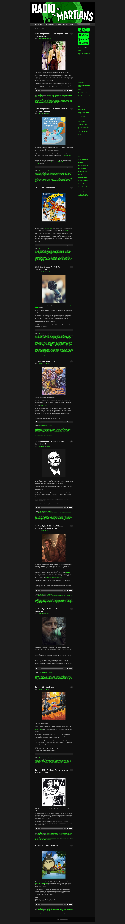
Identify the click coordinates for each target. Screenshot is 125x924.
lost (64, 676)
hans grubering (68, 834)
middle (62, 176)
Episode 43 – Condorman (45, 187)
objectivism (68, 835)
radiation (55, 349)
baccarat (56, 250)
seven (38, 350)
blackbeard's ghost (50, 337)
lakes (62, 175)
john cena (65, 516)
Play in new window (43, 94)
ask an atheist (42, 336)
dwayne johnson (64, 513)
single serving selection (48, 257)
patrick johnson (40, 600)
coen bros (61, 909)
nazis (52, 677)
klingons (50, 599)
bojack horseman (40, 596)
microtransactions (41, 677)
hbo (45, 676)
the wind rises (57, 913)
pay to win (69, 677)
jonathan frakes (61, 254)
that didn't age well (59, 258)
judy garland (48, 430)
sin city (50, 837)
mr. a (57, 835)
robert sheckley (41, 257)
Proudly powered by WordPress (62, 919)
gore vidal (56, 343)
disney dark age (41, 252)
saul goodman (63, 600)
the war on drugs (44, 602)
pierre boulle (50, 348)
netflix (57, 677)
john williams (43, 910)
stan (60, 350)
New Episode (40, 95)
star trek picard (56, 100)
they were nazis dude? (42, 838)
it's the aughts (52, 516)
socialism (42, 350)
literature (65, 175)
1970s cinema (49, 172)
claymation (59, 427)
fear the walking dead (68, 675)
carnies (54, 596)
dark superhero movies (49, 428)
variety (43, 180)
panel (56, 761)
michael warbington (57, 176)
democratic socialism (44, 339)
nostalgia (66, 599)
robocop (36, 518)
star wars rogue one (42, 101)
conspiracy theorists (44, 338)
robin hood (69, 761)
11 (71, 770)
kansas (52, 430)
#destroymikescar (50, 673)
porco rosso (66, 911)
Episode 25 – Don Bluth (44, 687)
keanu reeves (50, 676)
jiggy (59, 345)
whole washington (64, 354)
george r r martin (41, 97)
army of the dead (38, 173)
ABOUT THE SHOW (50, 24)
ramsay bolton (45, 678)
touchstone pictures (54, 259)
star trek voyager (69, 100)
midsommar (66, 176)
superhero (37, 258)
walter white (55, 602)
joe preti (53, 761)
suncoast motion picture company (44, 351)
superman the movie (39, 352)
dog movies (66, 339)
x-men (39, 355)
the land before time (58, 762)
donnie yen (40, 174)
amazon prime (61, 673)
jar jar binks (55, 254)
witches (41, 435)
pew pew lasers (59, 256)
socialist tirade (46, 350)
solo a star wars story (57, 601)
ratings (49, 678)
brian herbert (42, 96)
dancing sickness (69, 596)
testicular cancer (46, 352)
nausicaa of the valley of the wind (52, 911)
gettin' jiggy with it (40, 343)
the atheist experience (54, 352)
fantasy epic (48, 429)
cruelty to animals (55, 338)
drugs (50, 598)
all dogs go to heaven (59, 759)
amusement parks (64, 595)
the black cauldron (67, 258)
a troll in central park (50, 759)
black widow (47, 173)
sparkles (46, 762)
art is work (49, 512)
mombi (68, 430)
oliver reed (54, 256)
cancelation (50, 675)
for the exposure (51, 515)
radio (58, 349)
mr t (45, 517)
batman (66, 250)
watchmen (59, 354)
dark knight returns (68, 833)
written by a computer (57, 519)
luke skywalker (68, 676)
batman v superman (59, 336)
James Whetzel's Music (82, 116)
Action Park (67, 572)
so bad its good (55, 837)
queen (52, 349)
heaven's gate (37, 835)
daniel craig (59, 251)
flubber (62, 342)
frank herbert (62, 96)
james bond (51, 254)
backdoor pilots (69, 95)
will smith (70, 354)
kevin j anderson (62, 97)
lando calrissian (56, 599)
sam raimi (71, 349)
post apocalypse (56, 431)
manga (36, 517)
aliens (62, 172)
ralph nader (61, 349)
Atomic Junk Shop (81, 63)
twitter (69, 518)
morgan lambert (41, 517)
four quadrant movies (47, 174)
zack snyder (65, 180)
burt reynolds (45, 760)
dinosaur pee (62, 173)
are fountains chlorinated (67, 172)
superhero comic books (55, 351)
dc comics (37, 834)
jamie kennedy (43, 835)
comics (38, 338)
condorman (54, 251)
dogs (70, 339)
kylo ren (55, 676)
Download (50, 94)
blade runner (56, 337)
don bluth (62, 252)
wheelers (38, 435)
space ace (42, 762)
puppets (67, 431)
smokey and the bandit (48, 601)
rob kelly (70, 517)
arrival (65, 673)
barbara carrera (61, 250)
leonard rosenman (65, 910)
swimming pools (43, 179)
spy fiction (55, 257)
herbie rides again (49, 344)
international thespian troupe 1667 (45, 345)
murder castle (61, 599)
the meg (55, 518)
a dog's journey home (56, 172)
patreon (40, 99)
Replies (43, 260)
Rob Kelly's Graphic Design (83, 159)
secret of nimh (37, 762)
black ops (44, 337)
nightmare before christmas (40, 431)
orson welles (40, 348)
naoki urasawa (47, 677)
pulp (71, 178)
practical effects (62, 431)
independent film (68, 174)
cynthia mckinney (68, 338)
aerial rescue (66, 335)
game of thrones (41, 676)
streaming (41, 679)
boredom (45, 596)
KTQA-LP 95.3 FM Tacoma (83, 124)
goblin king (46, 343)
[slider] (70, 90)
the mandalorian (40, 102)
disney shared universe (59, 339)
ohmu (60, 911)
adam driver (56, 673)
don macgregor (67, 252)
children (57, 909)
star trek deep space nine (48, 100)
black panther (37, 96)
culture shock (37, 513)
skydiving (42, 601)
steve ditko (68, 837)
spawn (59, 837)
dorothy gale (63, 428)
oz (51, 431)
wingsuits (65, 602)
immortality (52, 97)
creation (49, 338)
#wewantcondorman (50, 250)
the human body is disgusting (56, 179)
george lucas (63, 429)
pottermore (61, 517)
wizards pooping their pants (40, 519)
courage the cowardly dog (39, 428)
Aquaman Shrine (81, 57)
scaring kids (55, 432)
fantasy (44, 429)
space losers (52, 350)
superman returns (67, 351)
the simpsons (56, 679)
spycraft (59, 257)
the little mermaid (66, 762)
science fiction (60, 432)
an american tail (66, 759)
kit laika (56, 430)
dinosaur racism (54, 760)
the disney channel (61, 352)
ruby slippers (49, 432)
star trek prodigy (62, 100)
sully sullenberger (50, 101)
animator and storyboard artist (41, 883)
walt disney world (48, 180)
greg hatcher (56, 253)
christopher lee (68, 337)
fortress (55, 515)
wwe (62, 519)
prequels (44, 600)
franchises (57, 96)
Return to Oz (44, 405)
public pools (67, 178)
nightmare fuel (48, 431)
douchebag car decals (57, 513)
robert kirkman (54, 678)
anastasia (37, 760)
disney (51, 96)
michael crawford (48, 256)
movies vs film (42, 178)
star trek (41, 100)
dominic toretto (58, 252)
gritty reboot (68, 429)
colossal (58, 173)
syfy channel (46, 679)
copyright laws (68, 512)
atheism (53, 336)
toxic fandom (39, 180)
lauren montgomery (58, 910)
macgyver (43, 256)
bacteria (43, 173)
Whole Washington (81, 191)
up (52, 354)
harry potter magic (67, 515)
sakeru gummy (41, 518)
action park (54, 595)
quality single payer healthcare (44, 349)
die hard (45, 834)
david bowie (37, 339)
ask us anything (48, 336)
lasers (65, 254)
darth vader (48, 96)
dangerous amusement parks (40, 598)
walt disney (45, 763)
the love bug (68, 352)
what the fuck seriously (58, 180)
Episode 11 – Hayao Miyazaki (46, 845)
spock (64, 99)
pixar (54, 348)
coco (36, 338)
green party (60, 343)
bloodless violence (41, 251)
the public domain (61, 518)
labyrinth (48, 346)
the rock (66, 518)
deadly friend (42, 513)
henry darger (47, 97)
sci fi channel (46, 518)
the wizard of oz (67, 434)
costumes (70, 427)
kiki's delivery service (42, 346)
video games (45, 680)
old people (60, 677)
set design (65, 432)
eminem (36, 341)
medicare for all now (65, 346)
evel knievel (47, 253)
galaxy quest (58, 429)
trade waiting (68, 679)
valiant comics (63, 838)
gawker (62, 515)
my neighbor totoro (42, 911)
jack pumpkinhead (42, 430)
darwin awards (64, 251)
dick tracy (50, 339)
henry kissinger (61, 174)
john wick (54, 175)
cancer (64, 337)
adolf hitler (57, 95)
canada (60, 337)
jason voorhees (49, 175)
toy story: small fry (65, 259)
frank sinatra (57, 834)
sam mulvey (54, 99)
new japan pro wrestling (50, 517)
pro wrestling (66, 517)
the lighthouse (41, 259)
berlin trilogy (65, 336)
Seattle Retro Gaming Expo (83, 165)
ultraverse (55, 838)
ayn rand (56, 833)
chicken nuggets (53, 173)
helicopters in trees (66, 343)
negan (54, 677)
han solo (61, 598)
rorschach (42, 837)
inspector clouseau (40, 254)
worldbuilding (50, 102)
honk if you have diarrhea (39, 516)
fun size (66, 96)
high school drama (56, 344)
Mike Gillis (49, 38)
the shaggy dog (47, 259)
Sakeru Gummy (56, 496)
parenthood (45, 348)
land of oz (64, 430)
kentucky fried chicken (64, 345)
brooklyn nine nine (44, 675)
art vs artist (69, 673)
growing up (37, 430)
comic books (49, 251)
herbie (36, 344)
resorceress (37, 432)
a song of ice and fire (50, 95)
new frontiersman (62, 835)
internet (36, 175)
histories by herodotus (64, 344)
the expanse (51, 679)
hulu (47, 676)
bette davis (40, 337)
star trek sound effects (65, 257)
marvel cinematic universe (44, 176)
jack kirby (46, 254)
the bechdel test (57, 101)
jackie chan (43, 175)
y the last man (55, 680)
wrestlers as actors (49, 519)
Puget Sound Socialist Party (83, 150)
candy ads (53, 512)
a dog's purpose (58, 335)
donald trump (61, 675)
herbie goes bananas (41, 344)
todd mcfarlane (50, 838)
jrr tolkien (56, 97)
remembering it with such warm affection (53, 577)
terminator (48, 179)
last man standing (60, 676)
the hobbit (39, 602)
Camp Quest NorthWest (82, 73)
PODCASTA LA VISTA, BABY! (69, 24)
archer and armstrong (51, 833)
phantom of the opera (66, 256)
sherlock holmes (60, 99)
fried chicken (66, 342)
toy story (60, 259)
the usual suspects (43, 354)
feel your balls (58, 342)
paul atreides (44, 99)
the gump (57, 434)
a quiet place (49, 595)
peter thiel (57, 517)
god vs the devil (51, 343)
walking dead (50, 680)
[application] (54, 90)
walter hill (55, 354)
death (49, 760)
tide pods (63, 179)
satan (36, 350)
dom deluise (62, 760)
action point (58, 595)
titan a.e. (41, 763)
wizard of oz (45, 435)
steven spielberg (52, 762)
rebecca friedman (63, 761)
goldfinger (51, 253)
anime (52, 909)
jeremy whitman (55, 345)
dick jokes (47, 513)
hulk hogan (47, 516)
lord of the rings (68, 97)
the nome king (61, 434)
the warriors (49, 354)
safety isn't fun (54, 600)
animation (41, 760)
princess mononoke (44, 913)
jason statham (60, 516)
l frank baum (60, 430)
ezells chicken (41, 342)
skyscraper (52, 518)
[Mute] (67, 90)
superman (41, 258)
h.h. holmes (57, 598)
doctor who (52, 252)
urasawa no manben (38, 680)
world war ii (45, 102)
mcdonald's (51, 176)
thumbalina (37, 763)
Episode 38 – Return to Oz (45, 361)
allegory (48, 427)
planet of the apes (58, 348)
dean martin (41, 834)
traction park (50, 602)
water (53, 180)
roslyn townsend (51, 913)
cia (46, 251)
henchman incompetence (63, 253)
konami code (58, 175)
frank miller (53, 429)
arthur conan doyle (62, 95)
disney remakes (47, 252)
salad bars (59, 600)
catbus (54, 909)
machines (37, 911)
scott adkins (37, 179)
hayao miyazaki (44, 761)
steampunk (53, 434)
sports (63, 678)
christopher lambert (61, 512)
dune (54, 96)
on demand (65, 677)
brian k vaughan (38, 675)
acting (62, 335)
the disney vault (63, 101)
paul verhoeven (62, 178)
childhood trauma (53, 427)
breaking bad (49, 596)
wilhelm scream (61, 602)
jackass (39, 175)
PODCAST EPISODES (39, 24)
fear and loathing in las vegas (49, 342)
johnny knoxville (42, 599)
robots (46, 432)
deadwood (56, 428)
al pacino (71, 335)
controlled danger (64, 427)
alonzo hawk (37, 336)
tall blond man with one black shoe (49, 258)
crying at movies (62, 338)
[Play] (36, 90)
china (56, 512)
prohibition (49, 600)
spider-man (57, 350)
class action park (59, 596)
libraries (69, 516)
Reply (60, 680)
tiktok (66, 179)
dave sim (69, 251)
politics (63, 348)
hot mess (49, 761)
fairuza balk (40, 429)
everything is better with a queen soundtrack (56, 341)
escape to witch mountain (39, 253)
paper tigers (47, 178)
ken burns (47, 599)
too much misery (62, 679)
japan (56, 516)
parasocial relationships (54, 178)
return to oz (42, 432)
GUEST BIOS (58, 24)
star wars (36, 101)
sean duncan (59, 678)
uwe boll (58, 838)
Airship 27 (80, 50)
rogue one (49, 99)
